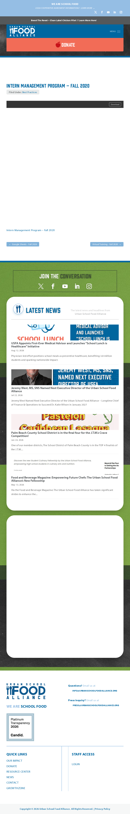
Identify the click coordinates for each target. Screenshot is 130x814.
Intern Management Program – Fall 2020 (30, 230)
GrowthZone (15, 788)
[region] (65, 8)
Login (76, 764)
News (10, 777)
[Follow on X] (95, 12)
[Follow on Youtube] (108, 12)
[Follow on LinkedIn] (114, 12)
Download (115, 104)
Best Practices (29, 92)
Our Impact (14, 760)
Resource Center (18, 771)
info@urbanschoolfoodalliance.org (94, 690)
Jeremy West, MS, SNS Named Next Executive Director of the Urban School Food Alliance (63, 389)
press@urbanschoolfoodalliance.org (96, 705)
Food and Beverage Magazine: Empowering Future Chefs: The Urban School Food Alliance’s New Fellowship (64, 479)
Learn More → (88, 8)
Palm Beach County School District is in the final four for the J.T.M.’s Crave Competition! (59, 434)
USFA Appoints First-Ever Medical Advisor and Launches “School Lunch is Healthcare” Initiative (59, 344)
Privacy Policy (102, 808)
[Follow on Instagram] (121, 12)
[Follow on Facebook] (101, 12)
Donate (11, 766)
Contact (12, 782)
